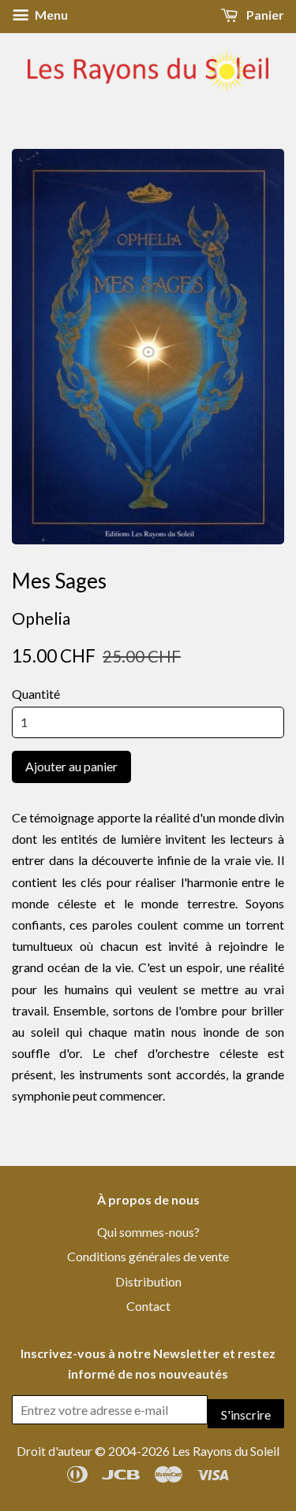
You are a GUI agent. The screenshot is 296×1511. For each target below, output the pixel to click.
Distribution (148, 1281)
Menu (50, 14)
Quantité (36, 693)
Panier (264, 14)
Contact (148, 1305)
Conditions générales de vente (148, 1256)
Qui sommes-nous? (148, 1231)
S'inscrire (246, 1414)
